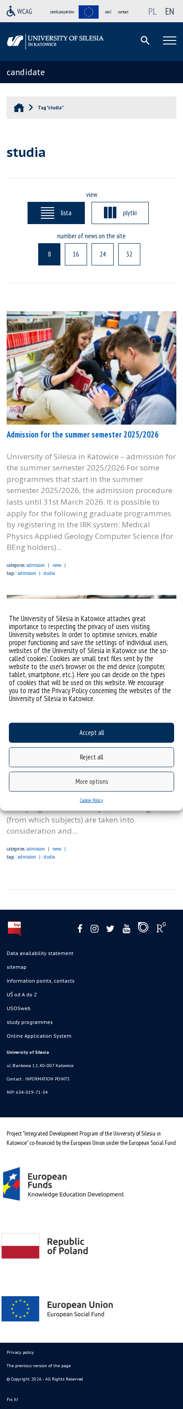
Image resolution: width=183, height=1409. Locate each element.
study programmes (30, 1022)
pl (152, 11)
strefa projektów (62, 12)
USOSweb (19, 1008)
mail (108, 12)
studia (49, 573)
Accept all (92, 732)
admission (36, 565)
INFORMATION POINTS (47, 1079)
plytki (130, 212)
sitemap (17, 966)
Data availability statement (40, 953)
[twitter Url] (110, 929)
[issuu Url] (143, 929)
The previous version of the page (39, 1366)
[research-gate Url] (161, 929)
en (169, 11)
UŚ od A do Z (22, 994)
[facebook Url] (80, 929)
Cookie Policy (91, 799)
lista (66, 212)
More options (92, 781)
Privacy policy (20, 1352)
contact (123, 12)
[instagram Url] (94, 929)
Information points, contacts (41, 980)
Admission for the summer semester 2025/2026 (83, 434)
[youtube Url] (126, 929)
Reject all (91, 757)
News (56, 565)
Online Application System (39, 1035)
